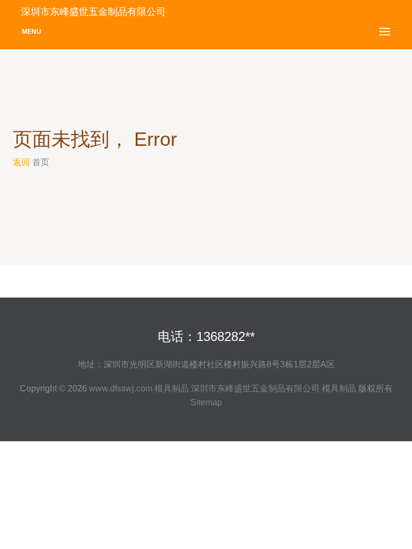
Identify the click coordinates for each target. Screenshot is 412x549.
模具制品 (171, 388)
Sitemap (206, 402)
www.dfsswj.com (120, 388)
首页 (40, 162)
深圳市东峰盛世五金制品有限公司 (255, 388)
